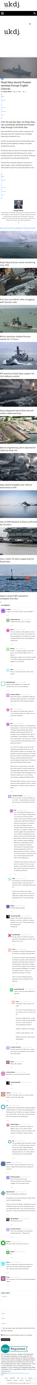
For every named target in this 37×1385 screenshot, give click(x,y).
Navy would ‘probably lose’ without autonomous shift (16, 486)
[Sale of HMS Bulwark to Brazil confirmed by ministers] (18, 504)
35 (25, 91)
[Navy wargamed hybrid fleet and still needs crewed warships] (18, 393)
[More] (18, 118)
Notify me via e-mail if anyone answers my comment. (17, 1335)
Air (25, 1378)
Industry (15, 1380)
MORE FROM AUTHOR (26, 228)
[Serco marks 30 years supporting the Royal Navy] (18, 541)
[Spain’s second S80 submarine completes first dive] (18, 578)
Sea (6, 56)
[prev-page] (0, 602)
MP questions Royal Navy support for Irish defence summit (17, 374)
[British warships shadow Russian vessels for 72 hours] (18, 319)
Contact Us (28, 1380)
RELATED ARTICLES (8, 228)
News (6, 1378)
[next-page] (1, 602)
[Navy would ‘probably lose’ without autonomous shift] (18, 467)
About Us (21, 1380)
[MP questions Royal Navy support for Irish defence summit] (18, 356)
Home (2, 56)
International (12, 1378)
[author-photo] (18, 204)
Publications (9, 1380)
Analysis (30, 1378)
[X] (18, 222)
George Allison (7, 91)
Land (18, 1378)
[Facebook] (1, 1375)
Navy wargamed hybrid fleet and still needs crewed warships (17, 412)
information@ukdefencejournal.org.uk (18, 1373)
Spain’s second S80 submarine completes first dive (14, 597)
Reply (7, 615)
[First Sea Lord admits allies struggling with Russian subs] (18, 282)
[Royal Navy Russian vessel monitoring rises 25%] (18, 245)
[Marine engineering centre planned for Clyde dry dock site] (18, 430)
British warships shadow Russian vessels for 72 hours (15, 337)
